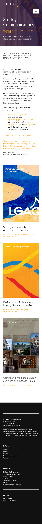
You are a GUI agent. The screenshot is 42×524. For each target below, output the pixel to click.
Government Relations (10, 480)
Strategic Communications (14, 55)
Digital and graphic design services (20, 120)
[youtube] (4, 495)
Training (13, 57)
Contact (5, 458)
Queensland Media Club (10, 456)
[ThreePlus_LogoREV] (10, 4)
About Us (6, 451)
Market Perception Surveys (12, 485)
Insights (5, 454)
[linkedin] (8, 495)
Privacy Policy (7, 499)
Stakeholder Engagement (19, 54)
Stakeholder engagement (17, 115)
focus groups (29, 125)
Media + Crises (8, 476)
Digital (16, 59)
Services (6, 449)
